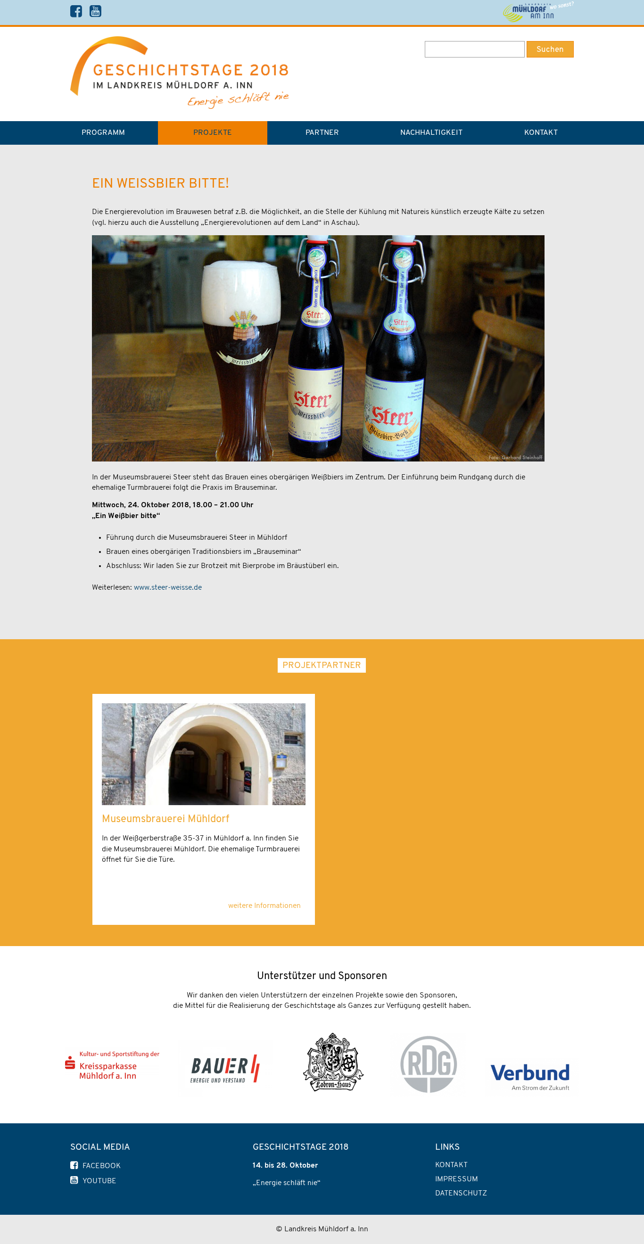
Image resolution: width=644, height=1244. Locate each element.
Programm (103, 133)
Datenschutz (461, 1193)
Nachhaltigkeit (431, 133)
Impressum (456, 1179)
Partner (322, 133)
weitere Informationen (264, 906)
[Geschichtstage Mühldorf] (179, 107)
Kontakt (541, 133)
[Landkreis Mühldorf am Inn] (538, 12)
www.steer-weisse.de (168, 588)
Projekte (212, 133)
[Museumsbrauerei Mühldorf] (203, 803)
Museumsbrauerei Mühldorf (165, 819)
